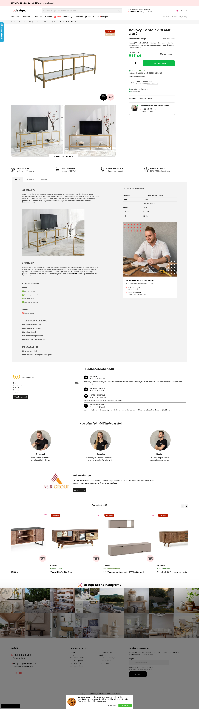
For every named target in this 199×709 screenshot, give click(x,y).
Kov (144, 212)
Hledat (119, 10)
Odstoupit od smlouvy (10, 706)
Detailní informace (152, 48)
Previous (183, 506)
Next (186, 506)
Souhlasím (126, 706)
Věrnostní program (106, 652)
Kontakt (73, 652)
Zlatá (145, 208)
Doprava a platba (76, 661)
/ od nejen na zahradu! (32, 3)
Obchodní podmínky (106, 661)
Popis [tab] (17, 179)
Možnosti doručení (138, 77)
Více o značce (79, 490)
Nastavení (112, 705)
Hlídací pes (142, 99)
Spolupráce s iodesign (107, 658)
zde (104, 701)
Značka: (137, 39)
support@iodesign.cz (135, 292)
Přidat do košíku (159, 63)
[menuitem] (16, 18)
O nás (72, 655)
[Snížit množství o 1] (130, 63)
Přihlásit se (138, 674)
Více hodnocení (21, 397)
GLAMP (75, 274)
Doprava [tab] (31, 179)
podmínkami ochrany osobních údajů (141, 669)
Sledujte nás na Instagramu (102, 585)
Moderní (146, 216)
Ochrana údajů (75, 663)
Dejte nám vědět (152, 84)
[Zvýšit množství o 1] (140, 63)
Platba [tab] (44, 179)
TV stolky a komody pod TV (153, 195)
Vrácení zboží (104, 663)
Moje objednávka (76, 666)
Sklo (148, 212)
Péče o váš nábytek (77, 658)
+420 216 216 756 (136, 12)
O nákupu (102, 655)
